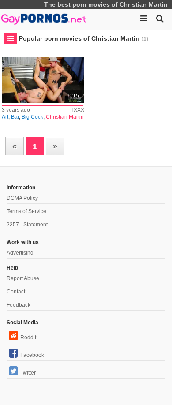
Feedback (18, 305)
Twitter (28, 373)
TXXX (77, 110)
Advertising (20, 253)
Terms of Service (26, 211)
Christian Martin (65, 117)
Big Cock (32, 117)
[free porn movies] (44, 17)
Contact (16, 292)
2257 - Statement (27, 224)
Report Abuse (23, 278)
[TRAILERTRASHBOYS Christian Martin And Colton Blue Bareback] (43, 80)
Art (5, 117)
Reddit (28, 337)
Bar (15, 117)
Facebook (32, 355)
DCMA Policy (22, 198)
